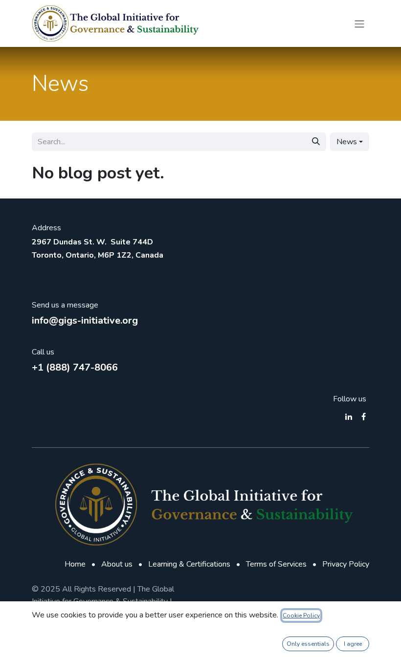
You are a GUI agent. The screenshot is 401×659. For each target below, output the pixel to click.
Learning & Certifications (189, 564)
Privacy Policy (345, 564)
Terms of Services (276, 564)
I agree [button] (353, 644)
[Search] (316, 141)
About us (117, 564)
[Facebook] (363, 416)
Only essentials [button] (308, 644)
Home (75, 564)
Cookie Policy (301, 615)
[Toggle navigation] (359, 23)
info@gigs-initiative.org (85, 320)
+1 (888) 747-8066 (75, 367)
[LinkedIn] (348, 416)
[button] (349, 141)
